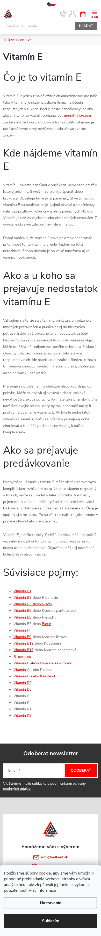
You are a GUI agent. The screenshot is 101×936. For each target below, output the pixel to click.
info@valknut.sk (54, 857)
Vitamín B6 (22, 617)
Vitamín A (21, 669)
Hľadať (86, 26)
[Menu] (94, 14)
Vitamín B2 (22, 597)
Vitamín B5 (22, 610)
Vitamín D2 (22, 682)
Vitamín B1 (22, 591)
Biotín (46, 623)
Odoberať (81, 770)
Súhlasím (50, 921)
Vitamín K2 (22, 715)
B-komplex (22, 656)
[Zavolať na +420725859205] (63, 14)
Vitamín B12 (23, 643)
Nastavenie (50, 903)
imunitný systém (77, 115)
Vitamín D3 (22, 689)
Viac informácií (42, 890)
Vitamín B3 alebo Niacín (32, 604)
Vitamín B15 (23, 649)
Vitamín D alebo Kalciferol (34, 676)
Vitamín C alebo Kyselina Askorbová (42, 663)
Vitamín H (21, 630)
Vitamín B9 (22, 636)
